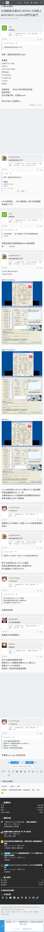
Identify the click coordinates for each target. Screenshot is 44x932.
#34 (41, 268)
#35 (41, 520)
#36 (41, 548)
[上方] (41, 790)
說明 (33, 790)
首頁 (38, 790)
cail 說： (6, 173)
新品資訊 (7, 860)
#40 (41, 733)
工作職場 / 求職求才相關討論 (13, 848)
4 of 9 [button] (22, 763)
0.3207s (30, 912)
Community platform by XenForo (20, 907)
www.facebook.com (28, 165)
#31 (41, 39)
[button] (3, 3)
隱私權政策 (26, 790)
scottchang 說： (9, 552)
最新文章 (7, 818)
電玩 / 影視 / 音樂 (10, 836)
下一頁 (28, 763)
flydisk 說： (7, 737)
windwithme (6, 18)
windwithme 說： (9, 43)
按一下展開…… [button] (22, 191)
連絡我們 (4, 790)
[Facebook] (2, 917)
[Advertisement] (22, 131)
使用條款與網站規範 (15, 790)
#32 (41, 170)
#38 (41, 632)
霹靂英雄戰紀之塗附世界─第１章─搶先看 (17, 832)
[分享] (37, 39)
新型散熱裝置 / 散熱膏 (11, 826)
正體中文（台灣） (15, 786)
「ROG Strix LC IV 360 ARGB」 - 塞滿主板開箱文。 (21, 822)
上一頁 (15, 763)
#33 (41, 226)
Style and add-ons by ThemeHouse (12, 909)
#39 (41, 657)
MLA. (41, 812)
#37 (41, 591)
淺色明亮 (4, 786)
